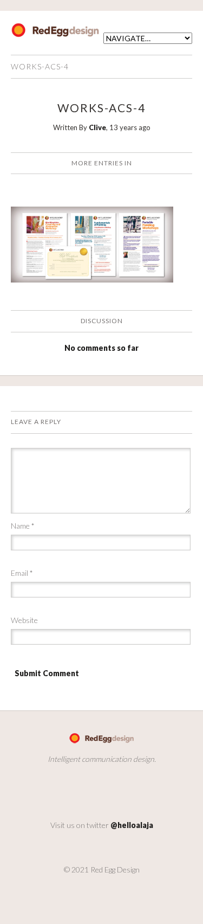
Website (24, 620)
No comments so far (101, 347)
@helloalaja (131, 825)
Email (22, 573)
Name (23, 525)
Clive (97, 127)
